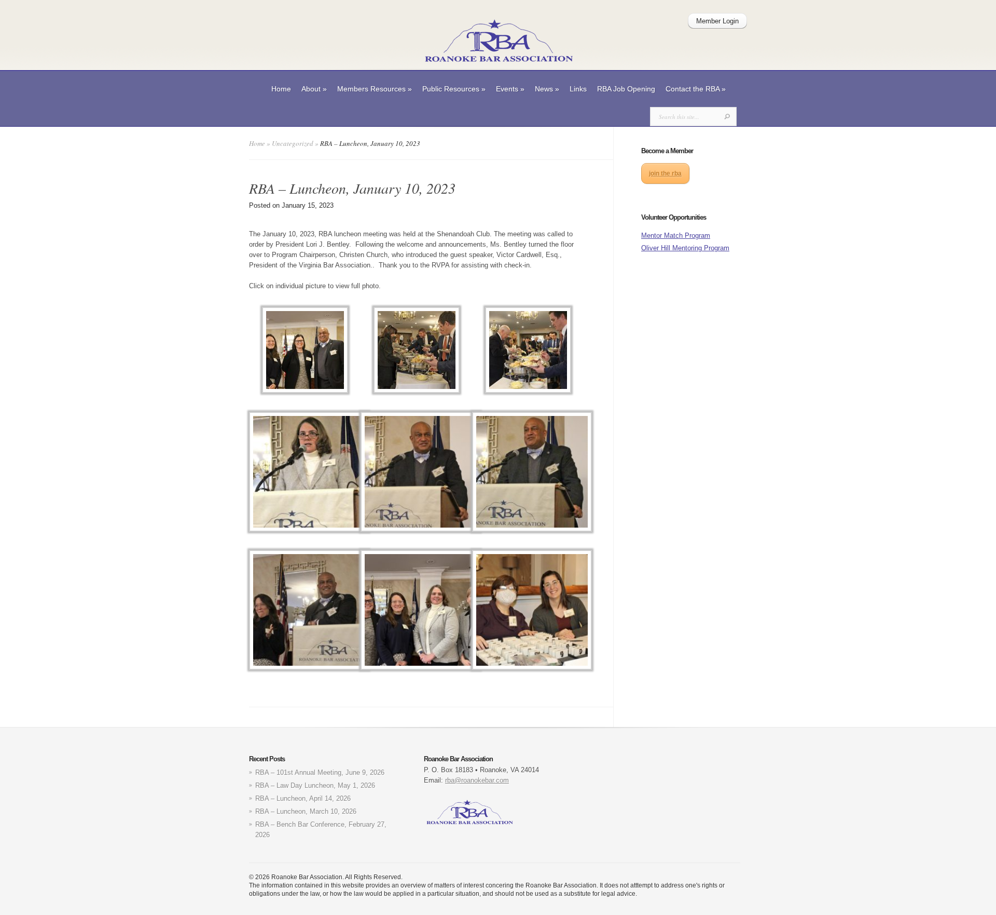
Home (281, 89)
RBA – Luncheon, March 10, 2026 (305, 811)
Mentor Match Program (675, 235)
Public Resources (454, 89)
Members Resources (374, 89)
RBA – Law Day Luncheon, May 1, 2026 (315, 785)
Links (578, 89)
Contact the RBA (696, 89)
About (314, 89)
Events (510, 89)
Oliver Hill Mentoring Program (685, 248)
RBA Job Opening (626, 89)
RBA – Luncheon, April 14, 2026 (303, 798)
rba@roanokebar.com (477, 780)
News (547, 89)
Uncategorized (292, 143)
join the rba (665, 173)
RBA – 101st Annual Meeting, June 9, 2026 (319, 772)
